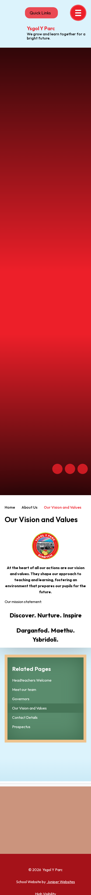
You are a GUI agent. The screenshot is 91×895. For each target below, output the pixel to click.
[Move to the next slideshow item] (70, 469)
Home (10, 507)
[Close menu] (78, 13)
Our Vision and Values (62, 507)
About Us (29, 507)
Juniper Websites (60, 881)
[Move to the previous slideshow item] (57, 469)
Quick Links (40, 13)
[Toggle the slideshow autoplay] (82, 469)
